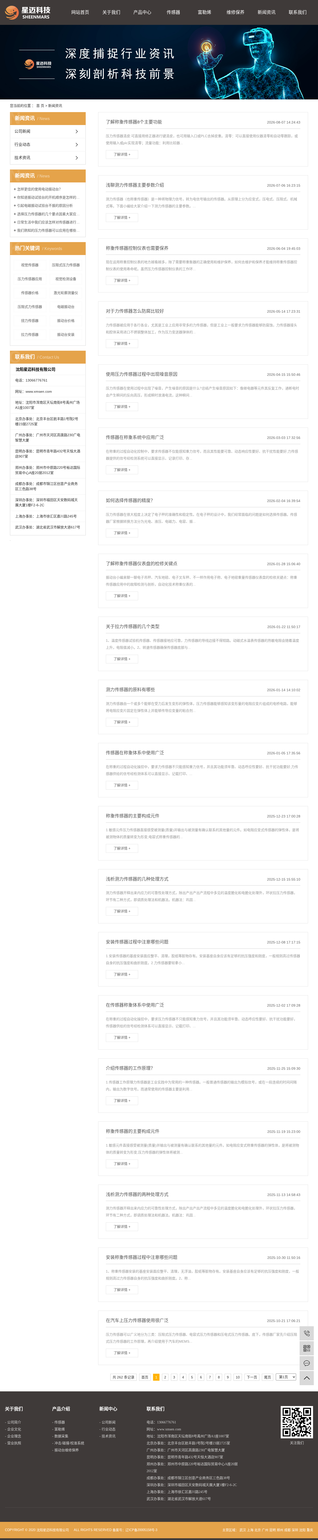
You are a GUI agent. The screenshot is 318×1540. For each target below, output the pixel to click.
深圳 (295, 1530)
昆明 (272, 1530)
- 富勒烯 (58, 1429)
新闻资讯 (267, 12)
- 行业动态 (107, 1429)
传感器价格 (30, 293)
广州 (265, 1530)
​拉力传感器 (30, 335)
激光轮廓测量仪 (66, 293)
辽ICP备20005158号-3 (141, 1530)
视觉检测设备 (65, 279)
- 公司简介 (13, 1422)
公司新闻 (22, 131)
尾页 (267, 1377)
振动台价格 (66, 321)
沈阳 (302, 1530)
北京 (257, 1530)
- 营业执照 (13, 1443)
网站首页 (80, 12)
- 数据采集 (60, 1436)
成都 (287, 1530)
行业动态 (22, 144)
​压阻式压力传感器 (66, 265)
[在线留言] (307, 1363)
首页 (144, 1377)
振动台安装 (66, 335)
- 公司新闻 (107, 1422)
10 (238, 1377)
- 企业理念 (13, 1436)
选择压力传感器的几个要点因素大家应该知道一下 (49, 214)
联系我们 (298, 12)
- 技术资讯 (107, 1436)
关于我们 (111, 12)
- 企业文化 (13, 1429)
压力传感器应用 (30, 279)
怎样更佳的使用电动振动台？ (39, 189)
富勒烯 (204, 12)
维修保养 (235, 12)
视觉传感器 (30, 265)
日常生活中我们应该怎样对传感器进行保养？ (49, 222)
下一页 (252, 1377)
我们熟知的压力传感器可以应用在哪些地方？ (49, 230)
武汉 (242, 1530)
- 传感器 (58, 1422)
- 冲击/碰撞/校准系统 (68, 1443)
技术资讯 (22, 158)
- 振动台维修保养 (65, 1450)
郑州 (280, 1530)
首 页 (40, 106)
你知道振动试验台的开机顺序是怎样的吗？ (49, 197)
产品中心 (142, 12)
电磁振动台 (66, 307)
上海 (250, 1530)
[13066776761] (307, 1333)
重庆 (310, 1530)
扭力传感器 (30, 321)
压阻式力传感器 (30, 307)
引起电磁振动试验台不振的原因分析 (45, 206)
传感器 (173, 12)
